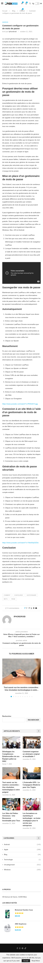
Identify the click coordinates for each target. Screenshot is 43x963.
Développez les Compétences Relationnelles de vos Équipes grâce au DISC (10, 756)
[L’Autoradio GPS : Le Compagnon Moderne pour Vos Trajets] (32, 773)
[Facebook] (17, 948)
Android (22, 844)
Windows (22, 870)
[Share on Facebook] (29, 608)
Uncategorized (22, 865)
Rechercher (6, 716)
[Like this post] (26, 608)
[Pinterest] (22, 948)
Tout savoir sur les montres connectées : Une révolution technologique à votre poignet (11, 787)
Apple (22, 849)
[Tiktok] (25, 948)
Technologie (22, 859)
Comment (7, 595)
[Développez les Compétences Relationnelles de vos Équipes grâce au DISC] (11, 742)
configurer (18, 595)
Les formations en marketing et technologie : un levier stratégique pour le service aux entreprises (31, 819)
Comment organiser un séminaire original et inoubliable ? (31, 754)
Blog (22, 854)
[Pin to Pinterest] (33, 608)
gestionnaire (31, 595)
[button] (4, 678)
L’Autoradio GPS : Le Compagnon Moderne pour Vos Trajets (31, 784)
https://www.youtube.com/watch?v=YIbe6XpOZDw (20, 543)
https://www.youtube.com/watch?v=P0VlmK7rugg (20, 404)
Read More (36, 960)
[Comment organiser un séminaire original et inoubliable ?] (32, 742)
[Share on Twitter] (31, 608)
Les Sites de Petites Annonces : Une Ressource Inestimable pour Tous (11, 817)
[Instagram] (20, 948)
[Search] (30, 3)
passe (13, 599)
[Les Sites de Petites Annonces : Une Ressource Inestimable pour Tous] (11, 804)
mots (5, 599)
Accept (25, 961)
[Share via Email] (36, 608)
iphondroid (13, 31)
